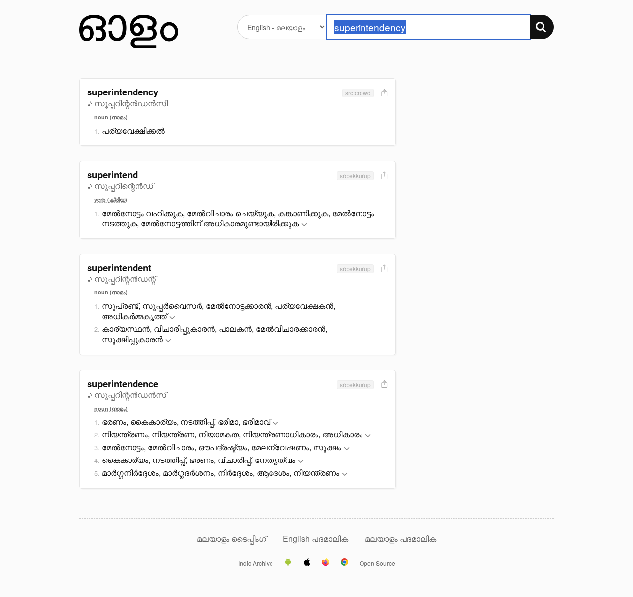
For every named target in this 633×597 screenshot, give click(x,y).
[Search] (542, 27)
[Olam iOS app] (307, 562)
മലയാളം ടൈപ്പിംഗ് (231, 538)
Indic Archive (255, 563)
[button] (304, 225)
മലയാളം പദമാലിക (400, 538)
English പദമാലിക (316, 538)
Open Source (377, 563)
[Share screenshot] (383, 93)
